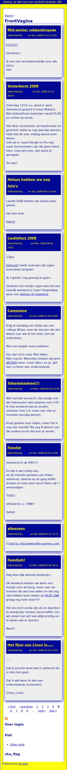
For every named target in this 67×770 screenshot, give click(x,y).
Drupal (23, 763)
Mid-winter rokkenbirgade (32, 30)
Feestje (14, 448)
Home (9, 15)
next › (42, 710)
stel (25, 35)
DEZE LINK (52, 595)
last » (53, 710)
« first (11, 706)
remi (25, 316)
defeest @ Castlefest (34, 294)
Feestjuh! (16, 560)
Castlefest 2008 (22, 238)
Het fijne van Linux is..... (30, 645)
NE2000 (11, 362)
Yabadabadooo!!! (24, 383)
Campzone (17, 311)
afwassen (16, 528)
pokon (26, 243)
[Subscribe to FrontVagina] (6, 719)
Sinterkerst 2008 (23, 86)
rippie (26, 388)
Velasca (27, 91)
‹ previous (26, 706)
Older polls (17, 744)
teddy (26, 534)
